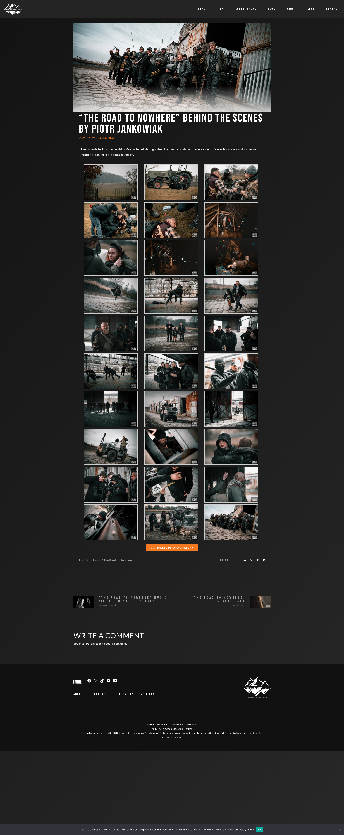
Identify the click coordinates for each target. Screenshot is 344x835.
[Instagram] (96, 681)
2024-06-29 (87, 137)
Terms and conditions (137, 694)
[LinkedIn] (115, 681)
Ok (259, 829)
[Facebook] (89, 681)
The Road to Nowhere (118, 560)
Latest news (106, 137)
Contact (101, 694)
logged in (96, 643)
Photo (96, 560)
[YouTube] (108, 681)
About (78, 694)
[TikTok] (102, 681)
